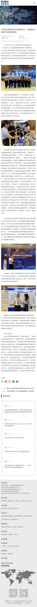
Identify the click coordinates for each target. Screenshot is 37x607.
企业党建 (4, 539)
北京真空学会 (26, 493)
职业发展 (4, 543)
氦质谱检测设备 (18, 516)
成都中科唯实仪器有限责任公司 (10, 487)
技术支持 (4, 531)
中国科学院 (4, 485)
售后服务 (10, 534)
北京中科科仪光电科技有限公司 (10, 493)
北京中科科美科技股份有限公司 (10, 489)
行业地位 (16, 501)
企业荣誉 (22, 501)
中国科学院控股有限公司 (17, 485)
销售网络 (10, 553)
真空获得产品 (28, 516)
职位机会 (16, 546)
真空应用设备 (5, 519)
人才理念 (3, 546)
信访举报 (4, 558)
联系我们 (4, 550)
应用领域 (4, 524)
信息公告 (16, 508)
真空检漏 (20, 527)
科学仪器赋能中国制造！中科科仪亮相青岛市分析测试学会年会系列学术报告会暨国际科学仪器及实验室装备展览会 (18, 412)
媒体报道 (10, 508)
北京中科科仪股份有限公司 (19, 601)
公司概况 (3, 501)
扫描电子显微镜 (5, 527)
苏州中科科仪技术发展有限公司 (10, 491)
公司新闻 (3, 508)
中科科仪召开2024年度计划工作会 (14, 437)
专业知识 (3, 534)
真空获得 (14, 527)
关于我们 (4, 498)
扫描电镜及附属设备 (7, 516)
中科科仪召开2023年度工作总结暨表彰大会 (17, 451)
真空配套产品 (14, 519)
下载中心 (16, 534)
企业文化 (28, 501)
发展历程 (10, 501)
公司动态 (4, 505)
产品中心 (4, 513)
